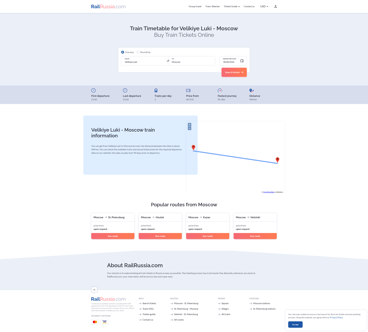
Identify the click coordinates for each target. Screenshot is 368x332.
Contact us (249, 6)
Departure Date (229, 59)
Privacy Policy (336, 317)
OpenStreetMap (268, 192)
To (173, 59)
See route (113, 236)
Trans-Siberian (212, 6)
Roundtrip (145, 52)
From (127, 59)
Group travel (195, 6)
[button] (264, 6)
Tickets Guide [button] (231, 6)
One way (129, 52)
